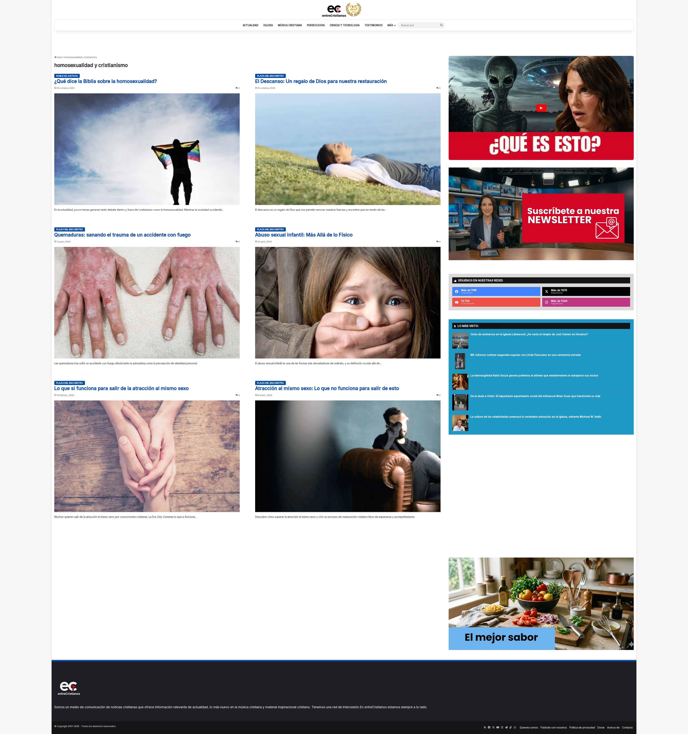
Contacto (627, 727)
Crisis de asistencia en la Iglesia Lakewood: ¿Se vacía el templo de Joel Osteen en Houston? (529, 334)
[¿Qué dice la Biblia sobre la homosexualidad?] (147, 149)
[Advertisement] (344, 42)
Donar (601, 727)
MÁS (390, 25)
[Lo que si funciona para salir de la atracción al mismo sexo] (147, 456)
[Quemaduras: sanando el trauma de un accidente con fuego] (147, 303)
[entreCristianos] (68, 702)
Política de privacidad (582, 727)
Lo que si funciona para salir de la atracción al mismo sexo (121, 388)
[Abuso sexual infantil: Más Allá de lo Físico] (348, 303)
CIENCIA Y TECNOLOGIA (345, 25)
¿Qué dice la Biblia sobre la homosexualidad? (105, 81)
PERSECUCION (316, 25)
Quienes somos (529, 727)
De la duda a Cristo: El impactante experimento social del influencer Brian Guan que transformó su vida (535, 396)
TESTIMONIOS (374, 25)
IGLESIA (268, 25)
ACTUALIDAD (250, 25)
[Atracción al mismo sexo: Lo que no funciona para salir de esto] (348, 456)
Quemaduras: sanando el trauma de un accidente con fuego (122, 235)
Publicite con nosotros (554, 727)
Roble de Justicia (67, 75)
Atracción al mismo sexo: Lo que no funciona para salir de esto (327, 388)
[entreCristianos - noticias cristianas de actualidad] (344, 10)
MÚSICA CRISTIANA (290, 25)
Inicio (59, 57)
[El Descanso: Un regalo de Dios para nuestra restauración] (348, 149)
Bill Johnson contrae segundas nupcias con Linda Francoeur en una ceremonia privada (525, 354)
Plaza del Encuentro (270, 75)
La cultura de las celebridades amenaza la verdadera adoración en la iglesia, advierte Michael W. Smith (535, 416)
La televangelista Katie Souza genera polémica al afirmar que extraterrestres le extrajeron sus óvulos (534, 375)
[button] (541, 108)
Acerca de (613, 727)
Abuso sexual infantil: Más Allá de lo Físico (304, 235)
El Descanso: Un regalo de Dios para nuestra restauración (321, 81)
